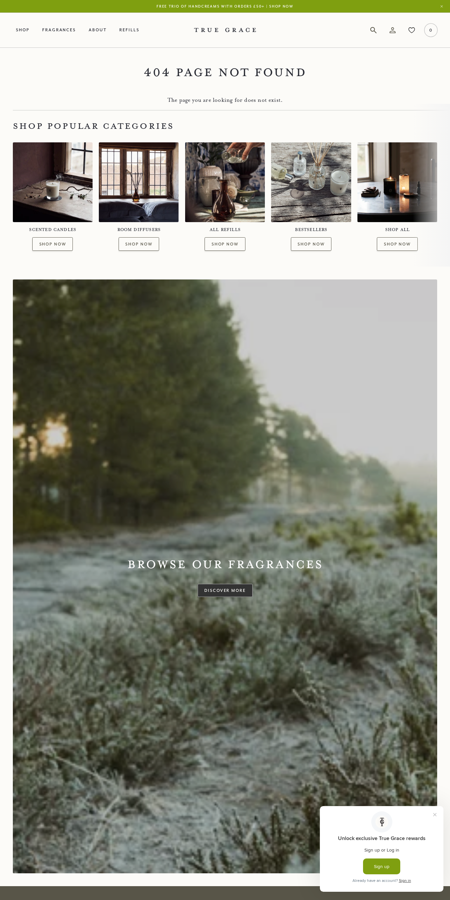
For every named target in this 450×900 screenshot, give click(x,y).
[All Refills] (225, 182)
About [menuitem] (98, 29)
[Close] (443, 6)
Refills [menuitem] (129, 29)
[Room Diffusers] (139, 182)
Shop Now (53, 244)
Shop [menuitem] (22, 29)
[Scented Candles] (53, 182)
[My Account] (392, 30)
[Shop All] (397, 182)
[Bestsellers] (311, 182)
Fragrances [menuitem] (59, 29)
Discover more (225, 590)
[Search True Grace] (373, 30)
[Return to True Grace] (225, 30)
